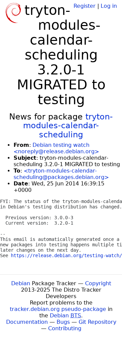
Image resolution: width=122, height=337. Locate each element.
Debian (20, 283)
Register (85, 6)
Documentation (27, 322)
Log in (109, 6)
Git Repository (97, 322)
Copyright (98, 283)
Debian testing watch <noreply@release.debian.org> (56, 148)
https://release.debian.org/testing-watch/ (66, 255)
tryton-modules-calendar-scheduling (68, 125)
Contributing (64, 328)
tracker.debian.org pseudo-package (58, 309)
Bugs (63, 322)
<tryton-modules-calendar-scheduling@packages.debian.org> (61, 173)
